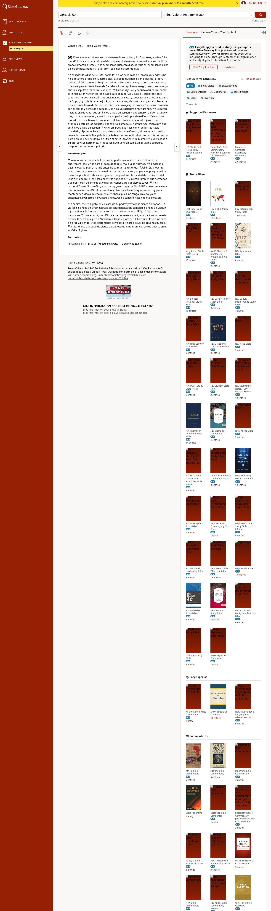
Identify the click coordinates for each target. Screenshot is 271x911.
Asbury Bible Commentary (217, 772)
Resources (192, 32)
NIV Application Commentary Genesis (218, 905)
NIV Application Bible (243, 252)
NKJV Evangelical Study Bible (194, 525)
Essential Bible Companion (218, 814)
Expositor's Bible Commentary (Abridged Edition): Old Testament (220, 151)
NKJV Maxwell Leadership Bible (194, 570)
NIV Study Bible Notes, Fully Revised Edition (194, 150)
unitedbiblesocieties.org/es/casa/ (87, 278)
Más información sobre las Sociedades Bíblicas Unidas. (115, 312)
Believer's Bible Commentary (243, 772)
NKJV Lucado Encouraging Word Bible (220, 526)
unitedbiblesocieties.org (112, 275)
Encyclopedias (198, 677)
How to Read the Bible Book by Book (220, 862)
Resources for (201, 79)
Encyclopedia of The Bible (218, 713)
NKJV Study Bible (244, 568)
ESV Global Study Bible (219, 210)
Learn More (229, 67)
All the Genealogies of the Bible (196, 713)
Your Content (228, 32)
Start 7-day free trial (203, 67)
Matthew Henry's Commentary (244, 862)
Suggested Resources (203, 112)
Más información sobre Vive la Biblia (104, 309)
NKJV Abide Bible (244, 430)
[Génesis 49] (59, 147)
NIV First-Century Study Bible (195, 345)
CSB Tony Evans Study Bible (194, 210)
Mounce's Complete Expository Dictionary (240, 151)
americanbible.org (85, 275)
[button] (253, 3)
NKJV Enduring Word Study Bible (244, 477)
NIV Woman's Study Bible (217, 432)
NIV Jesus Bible (243, 343)
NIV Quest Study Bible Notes (194, 387)
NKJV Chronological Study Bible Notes (220, 477)
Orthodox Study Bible (194, 657)
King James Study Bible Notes (195, 252)
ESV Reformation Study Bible (244, 210)
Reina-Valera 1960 (79, 262)
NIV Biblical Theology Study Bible (194, 301)
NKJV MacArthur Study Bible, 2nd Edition (243, 526)
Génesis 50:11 (79, 243)
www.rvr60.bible (118, 278)
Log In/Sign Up (256, 3)
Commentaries (199, 736)
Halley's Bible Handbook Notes (194, 862)
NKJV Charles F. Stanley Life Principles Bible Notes (194, 480)
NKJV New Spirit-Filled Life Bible (219, 570)
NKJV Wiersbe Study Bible (193, 612)
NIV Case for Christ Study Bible (220, 300)
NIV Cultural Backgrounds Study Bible (245, 301)
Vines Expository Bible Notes (219, 657)
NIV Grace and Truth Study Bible (219, 345)
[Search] (260, 15)
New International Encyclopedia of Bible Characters (244, 714)
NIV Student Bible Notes (219, 387)
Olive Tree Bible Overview (243, 904)
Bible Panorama (194, 812)
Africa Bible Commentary (192, 772)
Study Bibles (197, 174)
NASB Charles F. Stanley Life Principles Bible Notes (218, 255)
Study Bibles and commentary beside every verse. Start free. (148, 3)
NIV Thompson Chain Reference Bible (194, 433)
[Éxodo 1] (176, 147)
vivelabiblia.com (137, 275)
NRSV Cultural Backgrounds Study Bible (245, 613)
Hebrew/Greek (210, 32)
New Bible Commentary (192, 904)
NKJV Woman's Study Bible (218, 612)
